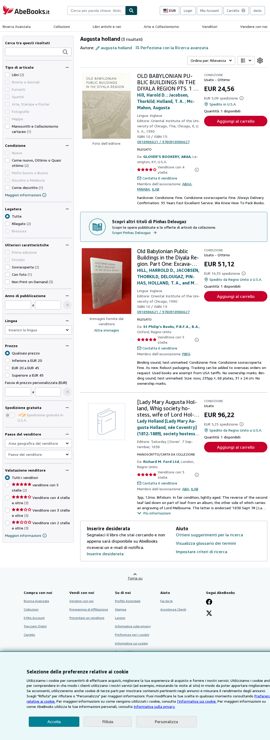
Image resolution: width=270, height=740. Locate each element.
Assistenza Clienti (173, 609)
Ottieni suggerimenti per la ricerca (209, 534)
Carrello (29, 635)
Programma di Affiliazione (88, 609)
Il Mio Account (34, 618)
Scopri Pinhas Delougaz (131, 232)
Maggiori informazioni (23, 195)
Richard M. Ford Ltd (161, 461)
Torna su (135, 578)
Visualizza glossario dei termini (206, 543)
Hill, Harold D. (152, 95)
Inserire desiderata (105, 553)
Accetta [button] (54, 721)
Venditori (209, 26)
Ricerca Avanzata (17, 26)
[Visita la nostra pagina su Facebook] (209, 602)
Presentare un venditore (86, 618)
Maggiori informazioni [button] (23, 535)
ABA (185, 489)
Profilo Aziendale (128, 601)
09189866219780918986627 (163, 141)
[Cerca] (131, 10)
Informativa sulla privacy (133, 626)
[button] (65, 52)
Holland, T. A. (171, 101)
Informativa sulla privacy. (154, 706)
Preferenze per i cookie (132, 635)
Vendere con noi (253, 26)
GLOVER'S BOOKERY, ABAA (167, 156)
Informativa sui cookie (131, 643)
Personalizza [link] (166, 721)
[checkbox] (7, 74)
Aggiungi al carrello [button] (235, 121)
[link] (260, 60)
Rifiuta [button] (107, 721)
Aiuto (257, 10)
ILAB (155, 189)
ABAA (186, 184)
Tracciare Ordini (35, 626)
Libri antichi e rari (107, 26)
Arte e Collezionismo (161, 26)
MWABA (143, 189)
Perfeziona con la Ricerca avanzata (174, 47)
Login (188, 10)
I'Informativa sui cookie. (196, 701)
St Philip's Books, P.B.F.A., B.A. (171, 326)
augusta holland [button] (116, 47)
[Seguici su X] (209, 614)
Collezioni (62, 26)
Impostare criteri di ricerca (201, 551)
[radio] (7, 223)
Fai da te (166, 601)
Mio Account (209, 10)
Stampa (120, 609)
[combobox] (96, 10)
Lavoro (120, 618)
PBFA (186, 354)
